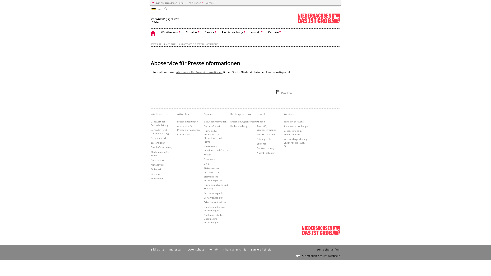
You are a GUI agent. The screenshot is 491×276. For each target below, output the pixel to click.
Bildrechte (157, 249)
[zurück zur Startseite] (165, 19)
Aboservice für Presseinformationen (200, 44)
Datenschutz (157, 160)
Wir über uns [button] (169, 32)
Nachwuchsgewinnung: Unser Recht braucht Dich (295, 142)
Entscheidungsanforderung (244, 121)
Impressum (157, 178)
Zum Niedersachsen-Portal (170, 2)
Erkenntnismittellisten (215, 202)
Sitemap (155, 173)
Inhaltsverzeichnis (234, 249)
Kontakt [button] (255, 32)
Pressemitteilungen (187, 121)
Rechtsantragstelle (214, 193)
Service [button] (209, 32)
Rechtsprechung (239, 126)
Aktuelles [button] (191, 32)
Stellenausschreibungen (296, 126)
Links (206, 163)
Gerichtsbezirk (158, 138)
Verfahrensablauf (213, 197)
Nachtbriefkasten (266, 152)
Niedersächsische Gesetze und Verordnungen (213, 219)
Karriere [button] (273, 32)
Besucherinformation (215, 121)
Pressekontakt (184, 134)
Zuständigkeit (158, 142)
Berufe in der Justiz (293, 121)
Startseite (156, 44)
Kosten (207, 154)
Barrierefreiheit (212, 126)
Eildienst (261, 143)
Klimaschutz (157, 164)
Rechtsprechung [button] (232, 32)
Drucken (286, 93)
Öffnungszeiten (265, 138)
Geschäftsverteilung (161, 147)
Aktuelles (171, 44)
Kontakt (261, 121)
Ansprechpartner (266, 134)
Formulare (209, 159)
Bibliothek (156, 169)
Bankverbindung (265, 148)
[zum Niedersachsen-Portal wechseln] (319, 23)
